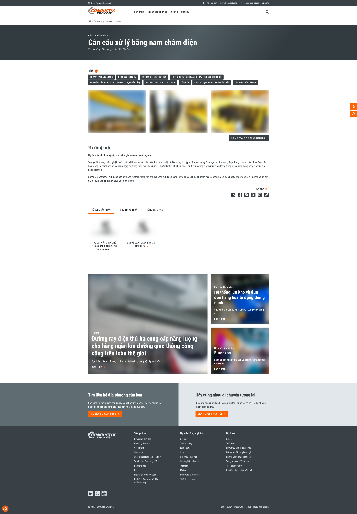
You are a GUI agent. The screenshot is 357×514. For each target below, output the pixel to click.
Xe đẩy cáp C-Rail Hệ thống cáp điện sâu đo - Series (104, 246)
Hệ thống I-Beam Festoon (154, 77)
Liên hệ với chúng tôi (210, 414)
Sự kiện (214, 3)
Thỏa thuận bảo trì (234, 465)
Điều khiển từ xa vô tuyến (145, 474)
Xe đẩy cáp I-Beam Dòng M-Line (141, 244)
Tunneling (184, 465)
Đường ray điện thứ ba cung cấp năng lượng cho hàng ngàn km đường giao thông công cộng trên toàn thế (144, 346)
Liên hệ (206, 3)
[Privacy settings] (5, 508)
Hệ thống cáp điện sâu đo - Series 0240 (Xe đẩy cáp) (115, 83)
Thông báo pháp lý (261, 507)
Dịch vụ (174, 11)
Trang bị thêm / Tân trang (237, 461)
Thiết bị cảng (186, 443)
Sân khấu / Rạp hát (188, 457)
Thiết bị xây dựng (188, 479)
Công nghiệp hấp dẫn (189, 461)
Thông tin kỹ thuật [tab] (127, 210)
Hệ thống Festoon (127, 77)
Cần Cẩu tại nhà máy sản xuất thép (211, 83)
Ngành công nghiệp (157, 11)
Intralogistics (185, 448)
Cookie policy (226, 507)
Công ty (185, 11)
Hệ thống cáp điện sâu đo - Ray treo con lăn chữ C (197, 77)
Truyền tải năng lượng (101, 77)
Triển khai (230, 443)
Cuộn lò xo (138, 452)
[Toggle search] (267, 12)
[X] (97, 494)
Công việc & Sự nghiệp (250, 3)
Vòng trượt (139, 448)
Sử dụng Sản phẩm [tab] (101, 210)
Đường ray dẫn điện (142, 439)
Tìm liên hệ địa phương (103, 414)
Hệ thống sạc (140, 465)
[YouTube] (104, 494)
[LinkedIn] (90, 494)
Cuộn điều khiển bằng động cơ (147, 457)
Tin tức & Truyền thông (228, 3)
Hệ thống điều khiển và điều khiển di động (146, 481)
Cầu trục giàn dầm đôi (245, 83)
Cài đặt (229, 439)
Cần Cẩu (185, 83)
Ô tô (182, 452)
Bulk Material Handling (190, 474)
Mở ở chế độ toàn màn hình (250, 138)
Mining (183, 470)
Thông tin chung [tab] (154, 210)
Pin (135, 470)
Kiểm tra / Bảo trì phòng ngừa (239, 448)
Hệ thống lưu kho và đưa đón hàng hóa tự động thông (239, 297)
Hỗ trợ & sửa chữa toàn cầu (238, 457)
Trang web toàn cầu (242, 507)
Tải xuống (265, 3)
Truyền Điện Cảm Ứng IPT (145, 461)
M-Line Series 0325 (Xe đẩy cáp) (160, 83)
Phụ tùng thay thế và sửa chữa (239, 470)
